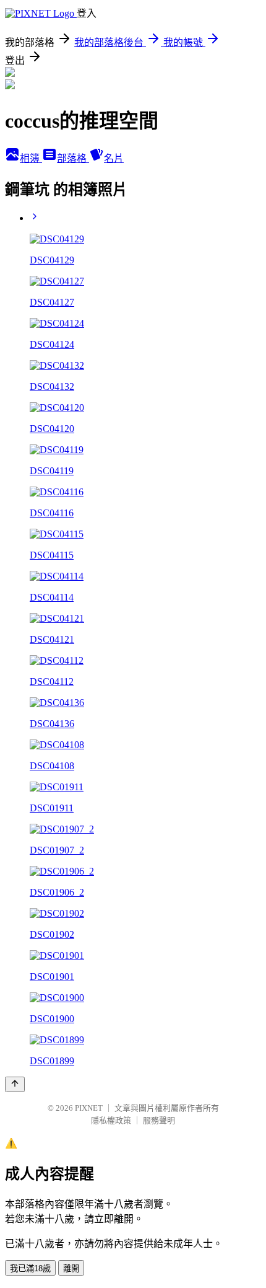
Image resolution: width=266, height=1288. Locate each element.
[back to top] (15, 1084)
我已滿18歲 (30, 1268)
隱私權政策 (111, 1120)
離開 (71, 1268)
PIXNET (89, 1108)
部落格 (73, 158)
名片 (114, 158)
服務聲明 (159, 1120)
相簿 (31, 158)
